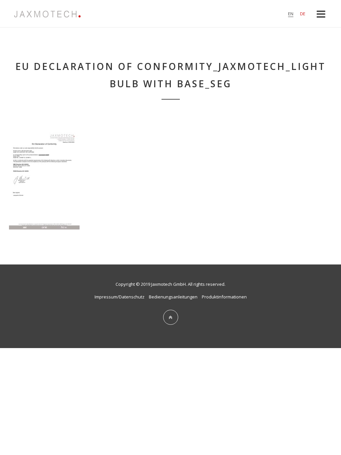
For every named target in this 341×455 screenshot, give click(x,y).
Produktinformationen (224, 297)
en (290, 14)
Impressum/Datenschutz (120, 297)
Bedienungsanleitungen (173, 297)
